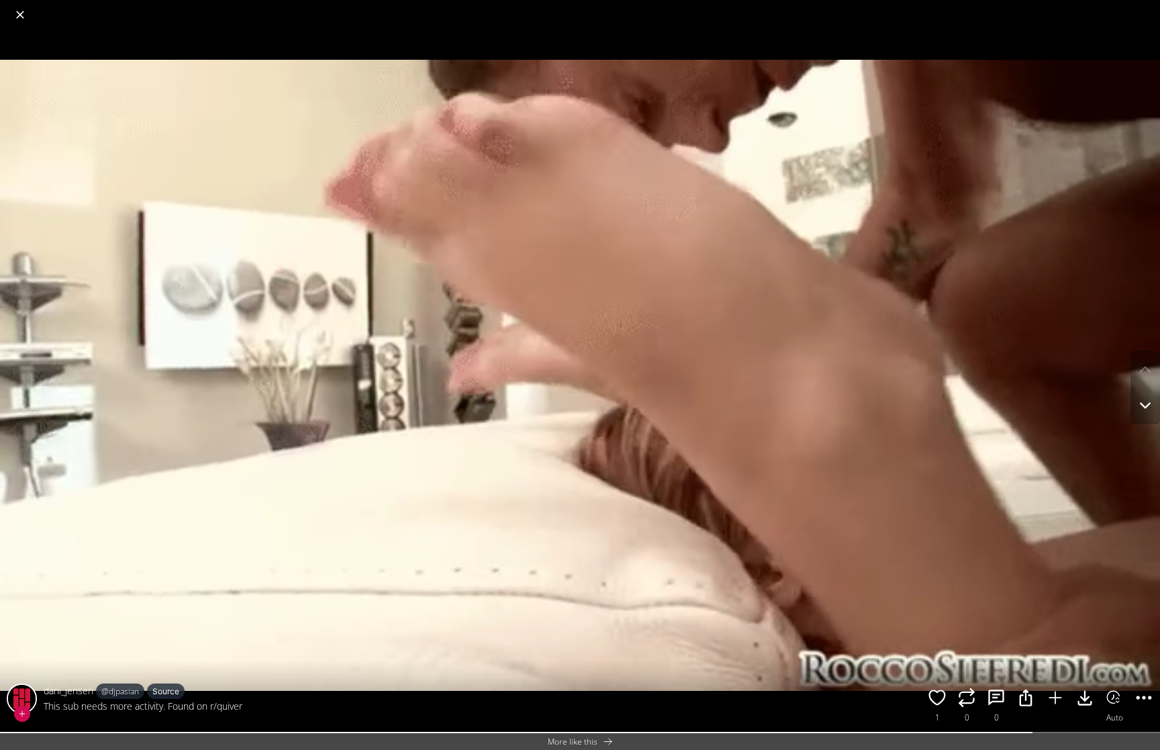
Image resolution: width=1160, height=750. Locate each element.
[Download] (1084, 699)
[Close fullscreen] (20, 14)
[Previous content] (1145, 369)
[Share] (1025, 699)
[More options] (1143, 699)
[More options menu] (1146, 8)
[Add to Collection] (1055, 699)
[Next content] (1145, 405)
